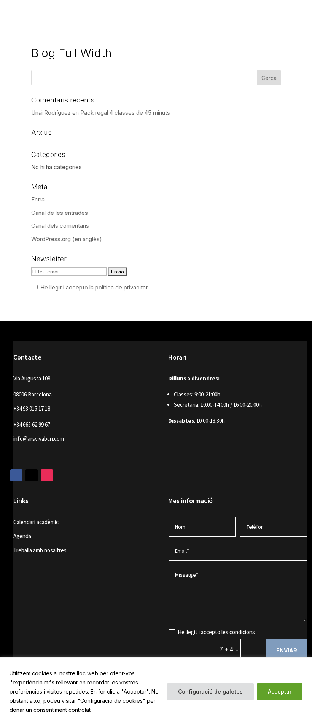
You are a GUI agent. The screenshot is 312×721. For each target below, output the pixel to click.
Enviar (286, 650)
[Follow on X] (31, 475)
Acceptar (279, 691)
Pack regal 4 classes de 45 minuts (125, 112)
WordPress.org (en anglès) (66, 239)
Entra (38, 199)
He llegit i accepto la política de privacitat (94, 287)
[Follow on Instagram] (47, 475)
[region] (156, 689)
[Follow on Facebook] (16, 475)
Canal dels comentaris (60, 225)
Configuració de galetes (210, 691)
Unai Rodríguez (51, 112)
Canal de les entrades (59, 212)
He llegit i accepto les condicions (216, 632)
